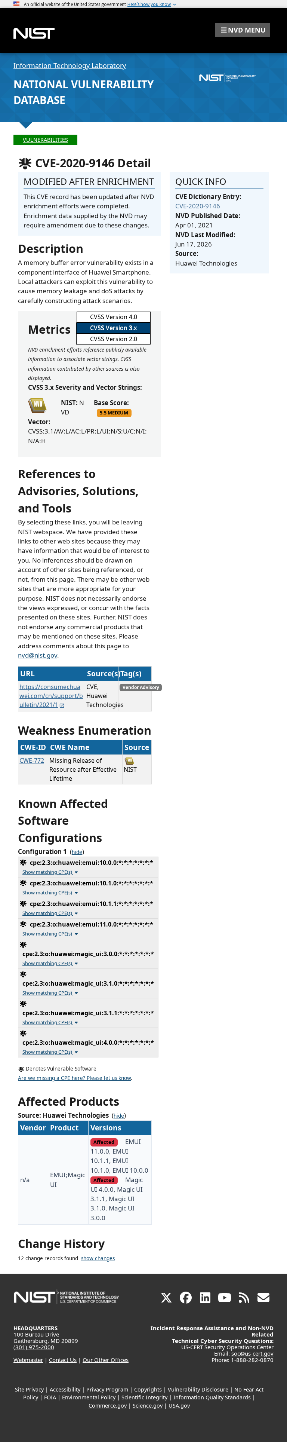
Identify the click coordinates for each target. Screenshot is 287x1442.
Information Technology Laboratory (69, 65)
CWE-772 (31, 760)
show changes (98, 1258)
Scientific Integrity (144, 1397)
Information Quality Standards (212, 1397)
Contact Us (63, 1359)
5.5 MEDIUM (114, 412)
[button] (242, 30)
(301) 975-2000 (33, 1347)
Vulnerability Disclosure (198, 1389)
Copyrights (148, 1389)
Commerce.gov (108, 1405)
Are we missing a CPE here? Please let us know (74, 1078)
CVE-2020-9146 (197, 206)
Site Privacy (29, 1389)
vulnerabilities (45, 139)
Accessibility (65, 1389)
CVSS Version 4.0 (113, 317)
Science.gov (148, 1405)
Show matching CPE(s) (47, 872)
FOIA (50, 1397)
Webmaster (28, 1359)
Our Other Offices (106, 1359)
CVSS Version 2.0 (113, 339)
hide (77, 852)
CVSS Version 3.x (113, 328)
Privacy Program (107, 1389)
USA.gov (179, 1405)
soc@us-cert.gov (252, 1353)
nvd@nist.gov (37, 655)
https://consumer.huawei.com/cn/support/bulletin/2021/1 (51, 696)
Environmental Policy (88, 1397)
